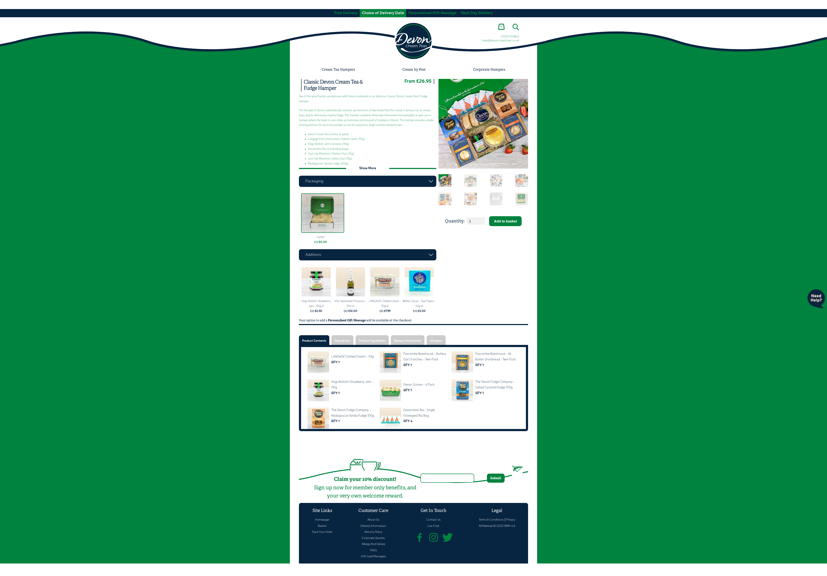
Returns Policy (373, 532)
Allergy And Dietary (373, 544)
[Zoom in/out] (5, 567)
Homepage (322, 519)
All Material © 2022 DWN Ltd (497, 526)
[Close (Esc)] (37, 567)
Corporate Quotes (373, 538)
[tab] (314, 340)
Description (342, 341)
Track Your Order (322, 532)
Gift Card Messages (373, 556)
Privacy (510, 519)
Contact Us (433, 519)
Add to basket (505, 221)
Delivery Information (373, 526)
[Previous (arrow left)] (5, 574)
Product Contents (314, 341)
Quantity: (455, 221)
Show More (367, 168)
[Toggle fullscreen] (15, 567)
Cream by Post (414, 69)
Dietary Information (407, 341)
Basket (322, 526)
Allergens (436, 341)
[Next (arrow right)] (15, 574)
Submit (495, 478)
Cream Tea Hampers (338, 69)
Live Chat (433, 526)
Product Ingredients (372, 341)
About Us (373, 519)
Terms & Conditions (491, 519)
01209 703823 (510, 36)
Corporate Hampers (489, 69)
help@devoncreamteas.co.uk (500, 40)
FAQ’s (373, 550)
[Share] (26, 567)
